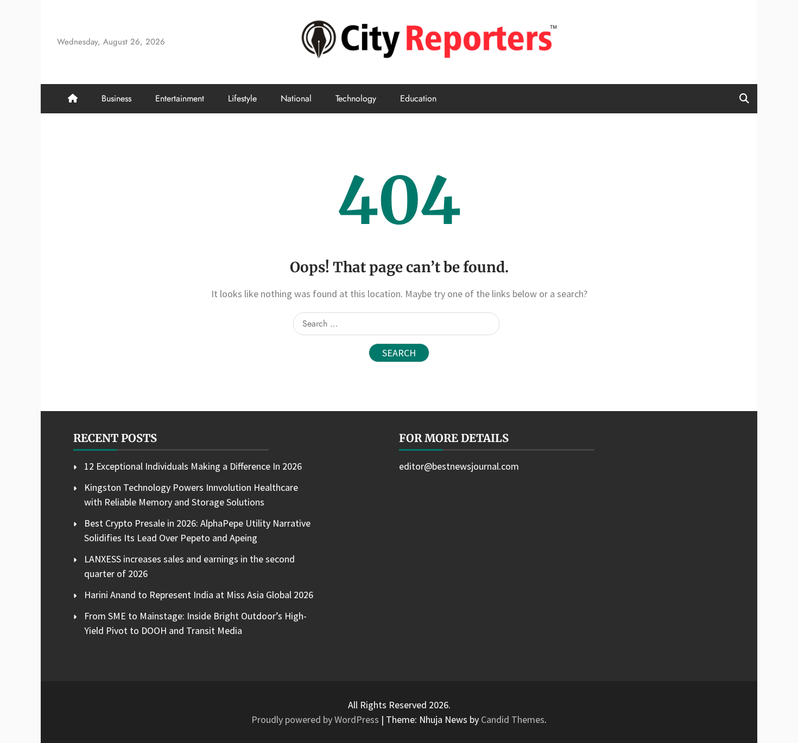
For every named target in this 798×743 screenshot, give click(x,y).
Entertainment (179, 98)
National (296, 98)
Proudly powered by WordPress (316, 719)
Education (418, 98)
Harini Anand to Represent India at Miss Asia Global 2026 (198, 594)
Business (116, 98)
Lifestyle (242, 98)
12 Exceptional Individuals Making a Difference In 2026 (193, 466)
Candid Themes (512, 719)
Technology (355, 98)
